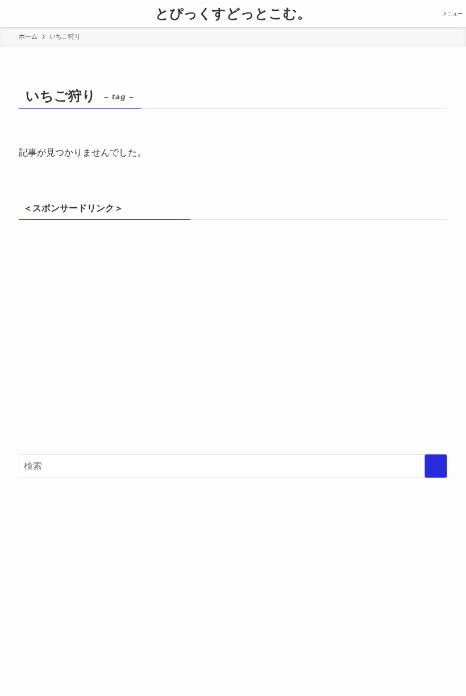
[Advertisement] (233, 342)
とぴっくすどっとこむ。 (233, 13)
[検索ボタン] (13, 13)
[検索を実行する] (436, 466)
